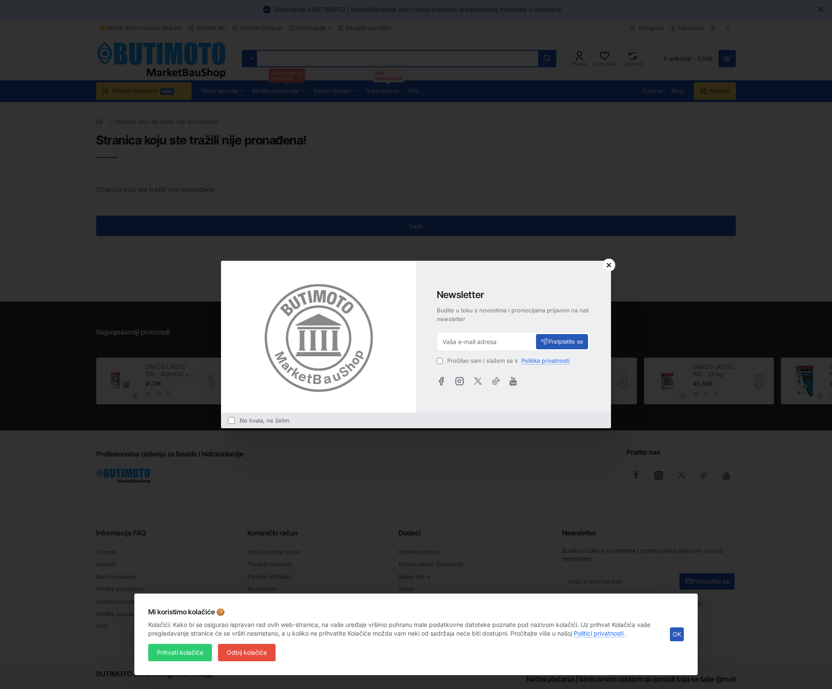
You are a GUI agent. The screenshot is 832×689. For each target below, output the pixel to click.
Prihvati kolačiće (180, 652)
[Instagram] (459, 381)
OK (677, 634)
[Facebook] (441, 381)
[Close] (608, 265)
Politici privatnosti (599, 633)
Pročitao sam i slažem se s (507, 360)
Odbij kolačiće (247, 652)
